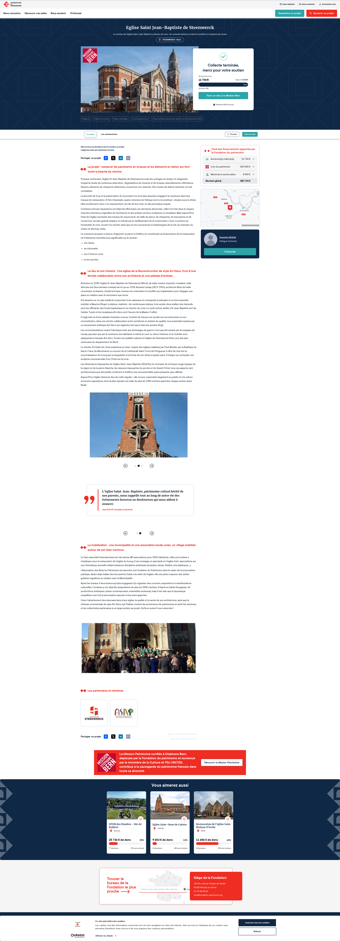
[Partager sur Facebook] (106, 158)
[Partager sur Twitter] (113, 158)
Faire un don (250, 134)
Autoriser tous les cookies (257, 923)
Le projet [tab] (90, 134)
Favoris (233, 134)
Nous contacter (308, 4)
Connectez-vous (329, 4)
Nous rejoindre (289, 4)
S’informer (76, 13)
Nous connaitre (11, 13)
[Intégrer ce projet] (128, 158)
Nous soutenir (58, 13)
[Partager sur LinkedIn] (120, 158)
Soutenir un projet (323, 13)
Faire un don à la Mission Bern (223, 95)
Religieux (86, 119)
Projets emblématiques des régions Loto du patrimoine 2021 (177, 119)
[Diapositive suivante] (152, 466)
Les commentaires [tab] (109, 134)
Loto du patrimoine (140, 119)
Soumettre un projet (290, 13)
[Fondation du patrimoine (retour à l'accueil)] (12, 4)
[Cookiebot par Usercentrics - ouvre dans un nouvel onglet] (77, 936)
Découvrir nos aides (35, 13)
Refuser (257, 931)
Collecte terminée (101, 119)
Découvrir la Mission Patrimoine (221, 762)
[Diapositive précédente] (126, 466)
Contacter (230, 251)
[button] (135, 466)
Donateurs (203, 88)
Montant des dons (205, 76)
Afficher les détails (104, 936)
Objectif (241, 80)
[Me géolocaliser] (185, 889)
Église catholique (121, 119)
